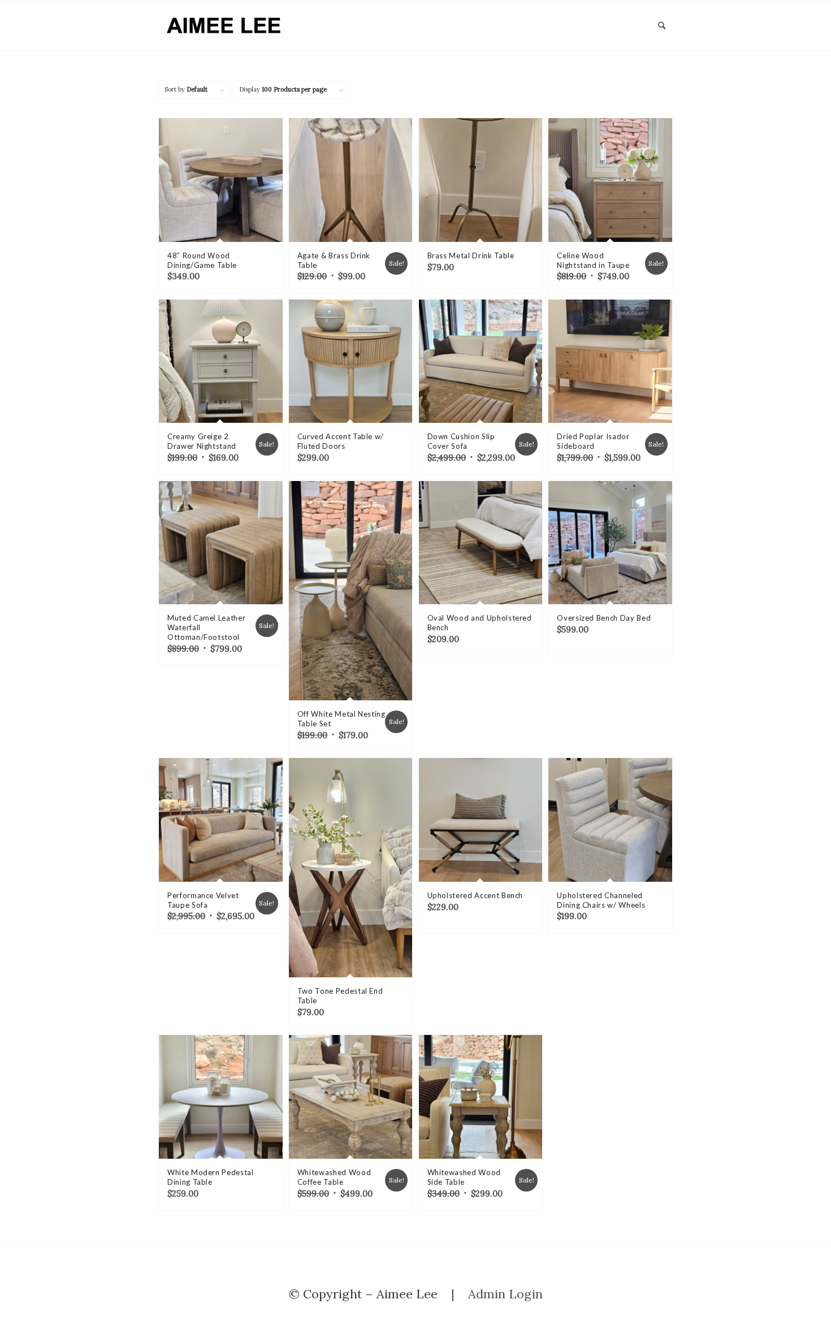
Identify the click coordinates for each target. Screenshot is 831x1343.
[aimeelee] (224, 25)
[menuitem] (662, 25)
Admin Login (505, 1294)
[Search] (662, 25)
